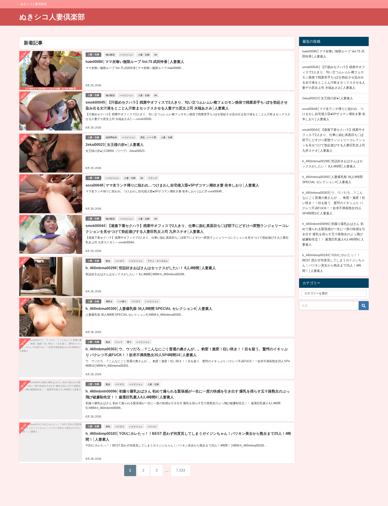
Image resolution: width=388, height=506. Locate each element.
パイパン (152, 426)
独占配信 (110, 54)
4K (155, 54)
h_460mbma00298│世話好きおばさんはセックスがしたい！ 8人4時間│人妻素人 (151, 268)
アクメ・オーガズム (158, 261)
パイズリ (119, 261)
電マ (129, 342)
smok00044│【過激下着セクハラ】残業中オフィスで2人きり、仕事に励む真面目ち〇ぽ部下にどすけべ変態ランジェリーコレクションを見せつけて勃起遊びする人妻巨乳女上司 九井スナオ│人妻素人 (333, 140)
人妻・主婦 (93, 54)
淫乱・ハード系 (148, 137)
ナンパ (118, 342)
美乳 (108, 426)
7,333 (180, 470)
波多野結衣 (111, 137)
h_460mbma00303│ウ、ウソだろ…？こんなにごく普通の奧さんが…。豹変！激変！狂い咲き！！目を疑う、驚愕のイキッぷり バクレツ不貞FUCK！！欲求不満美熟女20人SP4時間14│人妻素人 (333, 203)
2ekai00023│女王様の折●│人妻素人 (115, 144)
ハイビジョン (126, 54)
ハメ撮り (121, 301)
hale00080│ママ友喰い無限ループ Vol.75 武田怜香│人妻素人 (135, 61)
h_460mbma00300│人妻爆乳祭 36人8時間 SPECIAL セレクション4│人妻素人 (149, 308)
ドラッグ (152, 178)
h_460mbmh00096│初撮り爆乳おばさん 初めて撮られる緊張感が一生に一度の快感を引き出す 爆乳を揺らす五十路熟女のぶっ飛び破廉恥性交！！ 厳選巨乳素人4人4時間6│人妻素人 (333, 234)
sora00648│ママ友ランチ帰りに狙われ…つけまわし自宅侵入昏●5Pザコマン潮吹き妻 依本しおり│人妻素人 (172, 185)
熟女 (108, 261)
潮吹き (109, 301)
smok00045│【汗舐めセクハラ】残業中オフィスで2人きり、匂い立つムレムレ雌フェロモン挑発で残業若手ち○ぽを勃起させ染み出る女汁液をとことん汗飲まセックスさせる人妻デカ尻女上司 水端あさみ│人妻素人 (333, 77)
